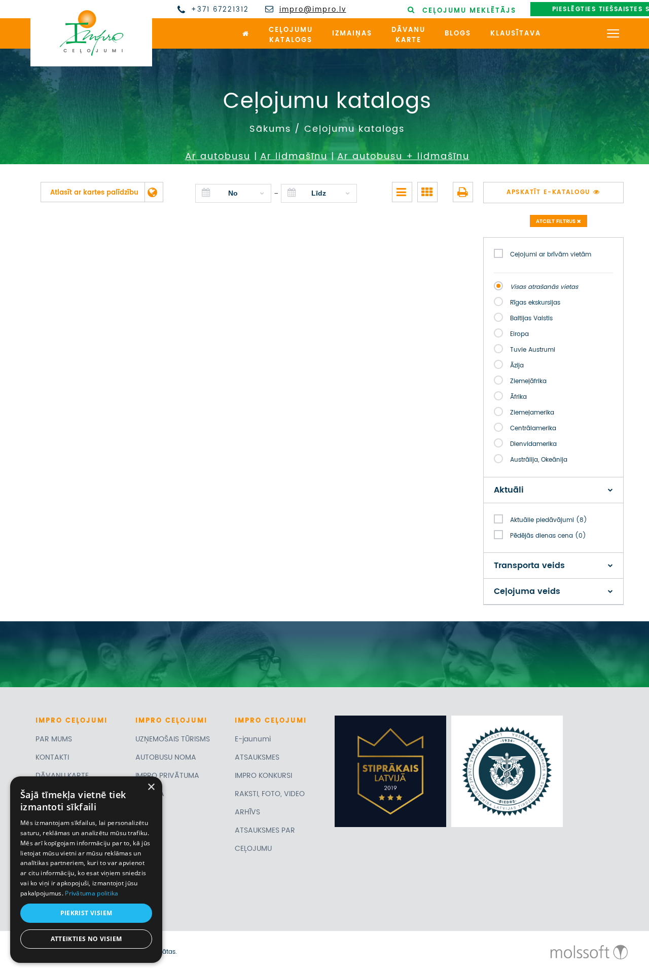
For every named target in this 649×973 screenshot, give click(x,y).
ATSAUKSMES (257, 757)
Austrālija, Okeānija (538, 460)
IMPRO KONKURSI (263, 775)
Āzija (517, 365)
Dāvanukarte (408, 35)
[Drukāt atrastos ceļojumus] (463, 192)
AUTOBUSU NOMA (165, 757)
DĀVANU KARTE (62, 775)
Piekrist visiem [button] (86, 913)
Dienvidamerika (533, 444)
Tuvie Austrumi (532, 350)
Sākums (270, 129)
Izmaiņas (352, 33)
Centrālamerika (533, 428)
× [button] (151, 787)
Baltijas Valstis (531, 318)
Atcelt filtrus (556, 221)
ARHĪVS (247, 812)
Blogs (458, 33)
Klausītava (515, 33)
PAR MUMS (53, 739)
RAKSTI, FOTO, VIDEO (270, 794)
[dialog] (86, 869)
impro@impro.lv (312, 10)
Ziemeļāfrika (528, 381)
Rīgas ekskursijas (535, 303)
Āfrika (518, 397)
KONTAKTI (52, 757)
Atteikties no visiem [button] (86, 938)
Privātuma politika (91, 893)
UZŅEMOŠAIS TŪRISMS (172, 739)
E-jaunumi (253, 739)
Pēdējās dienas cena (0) (548, 536)
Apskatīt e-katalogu (550, 192)
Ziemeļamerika (532, 413)
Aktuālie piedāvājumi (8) (548, 520)
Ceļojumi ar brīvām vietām (550, 254)
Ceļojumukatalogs (291, 35)
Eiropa (519, 334)
